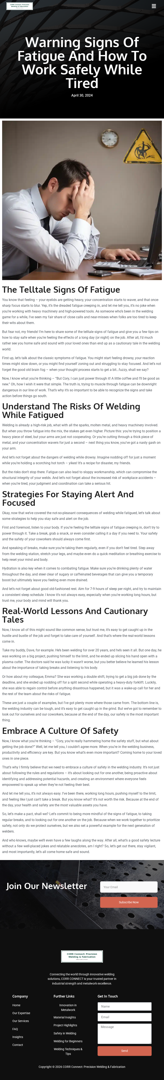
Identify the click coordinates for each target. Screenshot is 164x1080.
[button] (154, 6)
